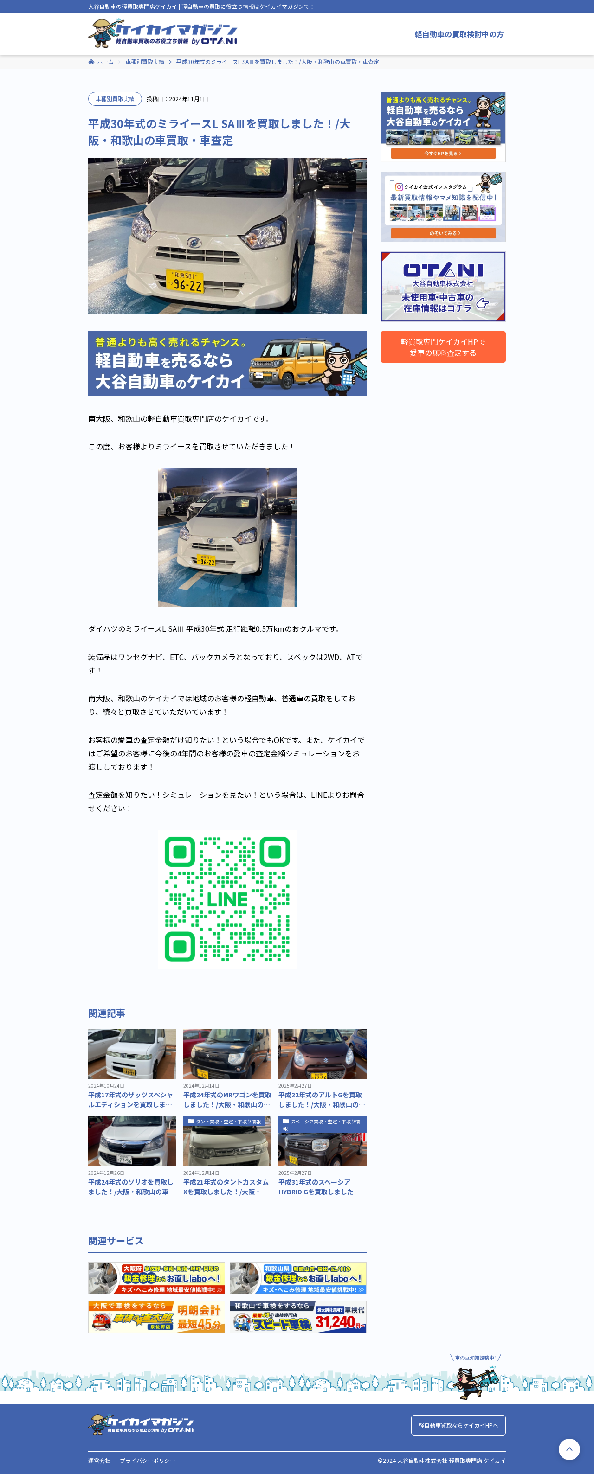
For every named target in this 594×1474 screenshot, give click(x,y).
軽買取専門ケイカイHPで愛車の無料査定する (443, 347)
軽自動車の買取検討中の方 (459, 33)
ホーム (105, 61)
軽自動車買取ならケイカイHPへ (458, 1425)
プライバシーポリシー (147, 1460)
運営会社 (99, 1460)
